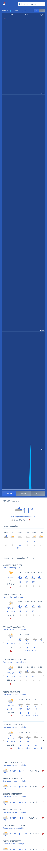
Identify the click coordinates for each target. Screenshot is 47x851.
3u (36, 10)
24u (42, 10)
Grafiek (9, 493)
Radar (23, 493)
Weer (38, 493)
